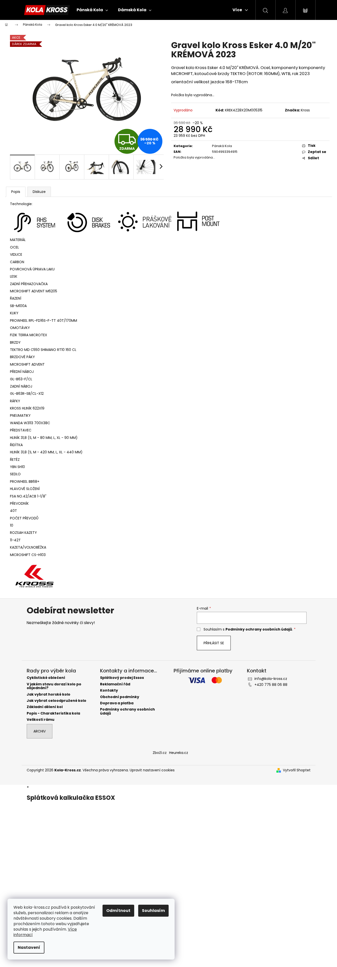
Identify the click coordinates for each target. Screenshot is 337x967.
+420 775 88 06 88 (270, 684)
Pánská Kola (222, 146)
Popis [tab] (15, 191)
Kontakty (109, 690)
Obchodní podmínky (119, 697)
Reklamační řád (115, 684)
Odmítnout (118, 910)
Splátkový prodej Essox (122, 678)
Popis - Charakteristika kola (53, 713)
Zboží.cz (160, 752)
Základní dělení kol (45, 707)
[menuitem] (92, 10)
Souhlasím (153, 910)
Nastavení (29, 947)
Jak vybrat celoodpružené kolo (56, 701)
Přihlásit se (214, 643)
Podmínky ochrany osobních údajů (258, 629)
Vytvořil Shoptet (297, 770)
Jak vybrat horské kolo (48, 694)
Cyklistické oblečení (46, 678)
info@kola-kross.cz (270, 678)
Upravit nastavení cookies (152, 770)
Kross (305, 110)
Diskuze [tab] (39, 191)
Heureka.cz (178, 752)
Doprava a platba (116, 703)
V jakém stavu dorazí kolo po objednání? (54, 686)
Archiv (39, 731)
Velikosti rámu (40, 720)
